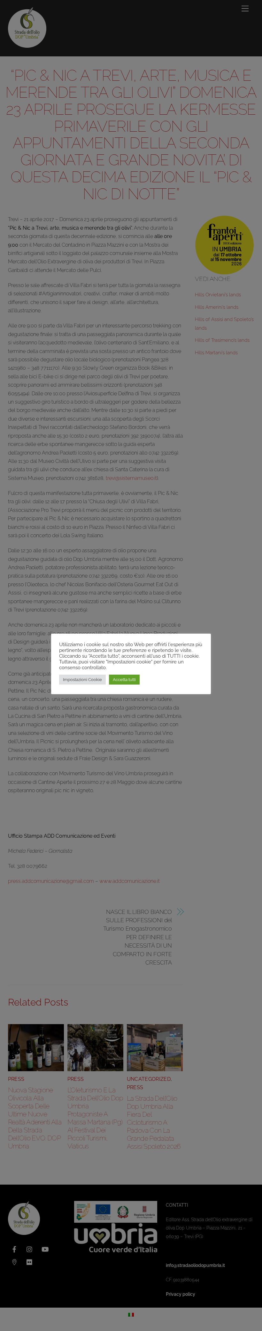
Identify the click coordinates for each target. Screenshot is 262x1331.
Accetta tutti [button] (124, 679)
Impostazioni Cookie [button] (82, 679)
